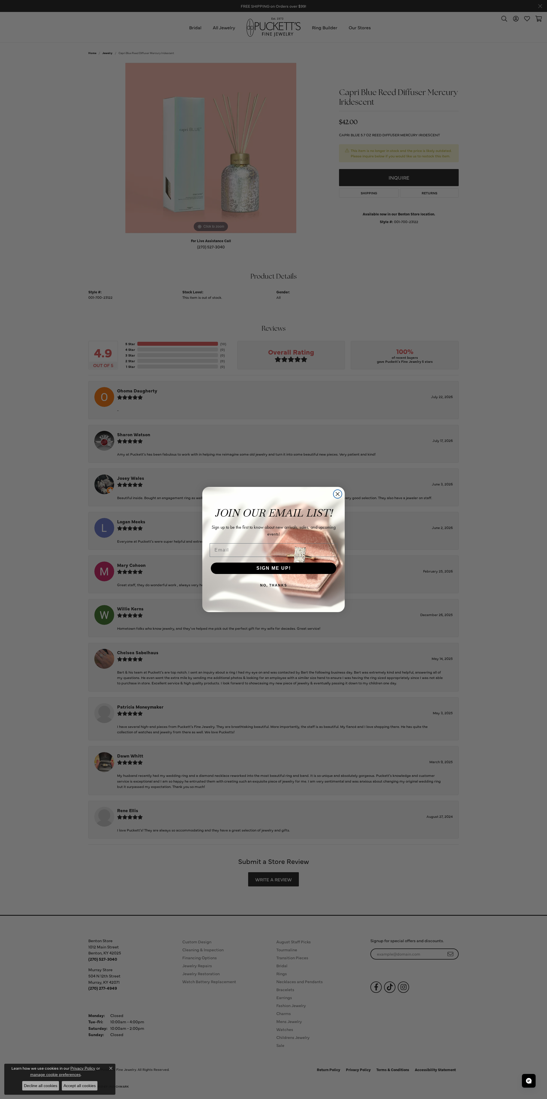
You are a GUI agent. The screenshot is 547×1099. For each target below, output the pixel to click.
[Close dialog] (337, 494)
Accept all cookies (80, 1085)
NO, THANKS (273, 585)
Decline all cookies (40, 1085)
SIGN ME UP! (273, 568)
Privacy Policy (82, 1068)
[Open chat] (529, 1081)
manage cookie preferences (55, 1074)
